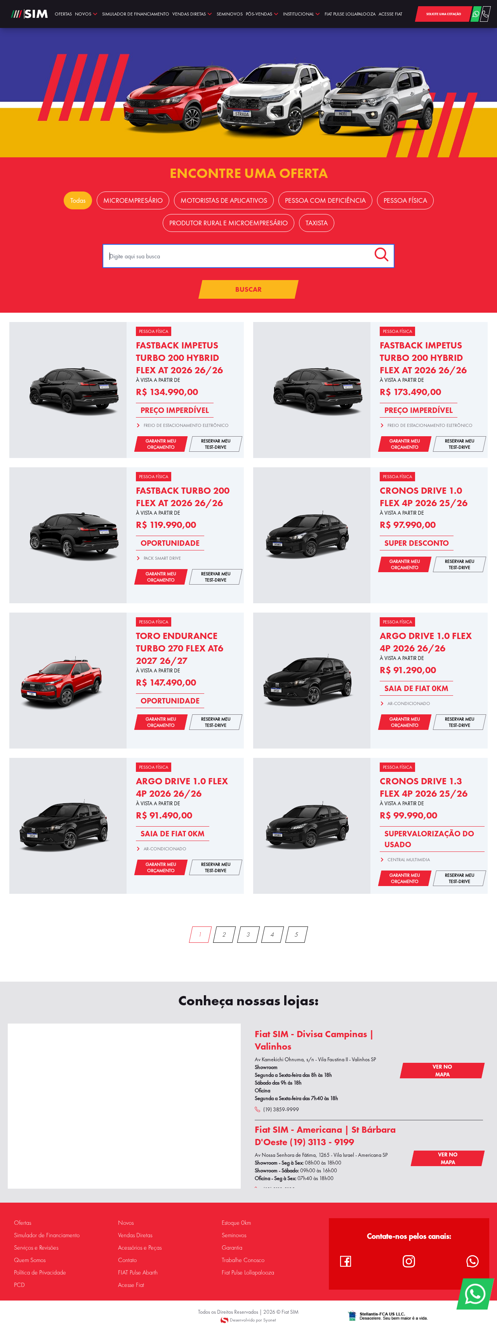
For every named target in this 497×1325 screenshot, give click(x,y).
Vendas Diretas (135, 1235)
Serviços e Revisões (36, 1247)
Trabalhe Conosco (243, 1260)
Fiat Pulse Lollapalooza (248, 1272)
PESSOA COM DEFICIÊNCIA (325, 200)
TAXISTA (317, 223)
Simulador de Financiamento (47, 1235)
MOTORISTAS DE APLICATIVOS (224, 200)
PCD (19, 1284)
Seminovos (234, 1235)
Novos (126, 1222)
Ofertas (22, 1222)
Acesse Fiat (131, 1284)
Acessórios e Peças (140, 1247)
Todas (77, 200)
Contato (127, 1260)
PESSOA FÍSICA (405, 200)
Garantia (232, 1247)
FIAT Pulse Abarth (138, 1272)
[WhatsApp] (475, 1293)
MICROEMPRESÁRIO (133, 200)
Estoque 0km (236, 1222)
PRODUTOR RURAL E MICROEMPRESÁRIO (228, 223)
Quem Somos (29, 1260)
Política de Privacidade (40, 1272)
